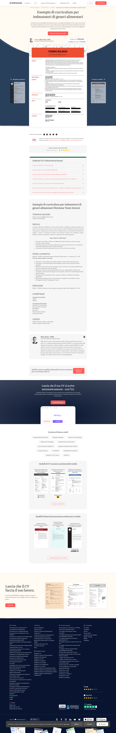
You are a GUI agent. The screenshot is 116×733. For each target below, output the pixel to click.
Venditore (66, 455)
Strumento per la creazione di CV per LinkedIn (19, 633)
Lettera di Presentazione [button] (48, 3)
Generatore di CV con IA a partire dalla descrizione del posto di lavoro (19, 666)
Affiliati (85, 638)
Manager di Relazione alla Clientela (67, 446)
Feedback (86, 640)
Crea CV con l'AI (58, 402)
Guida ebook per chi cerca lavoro (43, 638)
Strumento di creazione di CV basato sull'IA (20, 636)
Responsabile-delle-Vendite (40, 437)
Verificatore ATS (64, 3)
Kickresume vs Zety (64, 670)
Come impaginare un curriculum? (67, 666)
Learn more (66, 724)
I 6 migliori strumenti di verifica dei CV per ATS (70, 642)
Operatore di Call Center (52, 455)
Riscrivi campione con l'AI (58, 33)
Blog (35, 647)
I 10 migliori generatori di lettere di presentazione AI (68, 639)
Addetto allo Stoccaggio (47, 441)
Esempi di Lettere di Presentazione (43, 631)
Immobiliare (55, 450)
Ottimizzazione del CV (15, 668)
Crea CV (10, 605)
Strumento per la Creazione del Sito (18, 631)
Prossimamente (13, 695)
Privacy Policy (87, 633)
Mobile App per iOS (14, 707)
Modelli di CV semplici (40, 662)
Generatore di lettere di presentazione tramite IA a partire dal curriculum (19, 687)
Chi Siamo (86, 627)
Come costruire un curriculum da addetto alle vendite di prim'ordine (53, 192)
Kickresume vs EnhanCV (65, 673)
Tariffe (74, 3)
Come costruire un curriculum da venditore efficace (48, 183)
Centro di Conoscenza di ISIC (66, 629)
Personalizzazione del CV (15, 661)
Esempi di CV (37, 629)
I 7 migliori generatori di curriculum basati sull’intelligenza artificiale (70, 635)
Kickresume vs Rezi (64, 672)
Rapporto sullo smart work (41, 644)
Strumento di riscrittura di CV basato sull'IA (20, 645)
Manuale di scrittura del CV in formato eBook (44, 641)
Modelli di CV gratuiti (39, 660)
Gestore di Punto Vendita (74, 437)
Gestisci (89, 724)
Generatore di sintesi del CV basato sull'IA (20, 652)
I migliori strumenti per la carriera (68, 659)
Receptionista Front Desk (70, 450)
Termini (86, 631)
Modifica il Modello (79, 371)
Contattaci (86, 629)
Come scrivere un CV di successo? (43, 165)
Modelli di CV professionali (41, 664)
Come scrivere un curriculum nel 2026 (69, 664)
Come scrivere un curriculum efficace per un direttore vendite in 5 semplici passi (57, 188)
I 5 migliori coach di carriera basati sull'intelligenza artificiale (68, 649)
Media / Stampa (88, 636)
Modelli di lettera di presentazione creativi (45, 670)
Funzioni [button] (27, 3)
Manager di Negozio (58, 437)
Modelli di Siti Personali (40, 657)
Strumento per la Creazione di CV (18, 627)
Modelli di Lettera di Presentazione (43, 655)
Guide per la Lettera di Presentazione (44, 635)
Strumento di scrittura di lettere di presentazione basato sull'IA (18, 639)
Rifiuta (77, 724)
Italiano (35, 719)
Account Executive (43, 450)
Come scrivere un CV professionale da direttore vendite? (50, 174)
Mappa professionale (14, 672)
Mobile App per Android (15, 708)
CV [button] (35, 3)
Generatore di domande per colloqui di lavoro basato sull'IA (19, 675)
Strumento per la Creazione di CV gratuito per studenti (20, 680)
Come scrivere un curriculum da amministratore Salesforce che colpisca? (55, 179)
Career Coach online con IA (16, 677)
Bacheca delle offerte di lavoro (17, 690)
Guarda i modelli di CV (58, 504)
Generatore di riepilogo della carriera (19, 654)
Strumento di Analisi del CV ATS (17, 660)
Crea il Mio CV (101, 3)
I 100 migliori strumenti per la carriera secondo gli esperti (69, 662)
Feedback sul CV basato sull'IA (17, 670)
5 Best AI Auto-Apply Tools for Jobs (68, 652)
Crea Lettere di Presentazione (17, 629)
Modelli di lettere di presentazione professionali (43, 674)
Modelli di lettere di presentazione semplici (45, 671)
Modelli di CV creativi (39, 666)
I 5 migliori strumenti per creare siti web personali (69, 646)
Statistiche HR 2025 (64, 668)
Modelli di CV (37, 653)
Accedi (90, 3)
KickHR (11, 697)
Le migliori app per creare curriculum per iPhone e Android (69, 654)
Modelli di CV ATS (39, 659)
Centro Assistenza (39, 627)
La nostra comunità (39, 645)
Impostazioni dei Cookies (90, 635)
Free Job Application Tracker (16, 692)
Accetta (103, 724)
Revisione (11, 693)
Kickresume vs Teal (64, 675)
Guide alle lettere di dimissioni (42, 636)
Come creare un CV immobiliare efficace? (45, 170)
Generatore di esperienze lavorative (18, 656)
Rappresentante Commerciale (66, 441)
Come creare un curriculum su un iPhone (69, 627)
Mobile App (12, 705)
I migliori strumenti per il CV (66, 657)
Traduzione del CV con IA (15, 647)
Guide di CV (37, 633)
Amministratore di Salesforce (45, 446)
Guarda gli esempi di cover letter (58, 558)
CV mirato (12, 663)
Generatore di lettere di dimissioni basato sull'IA (20, 642)
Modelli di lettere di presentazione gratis (44, 668)
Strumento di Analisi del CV (16, 658)
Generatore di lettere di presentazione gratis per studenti (19, 683)
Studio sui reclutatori (64, 677)
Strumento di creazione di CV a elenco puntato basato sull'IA (19, 649)
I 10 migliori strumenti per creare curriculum (67, 632)
